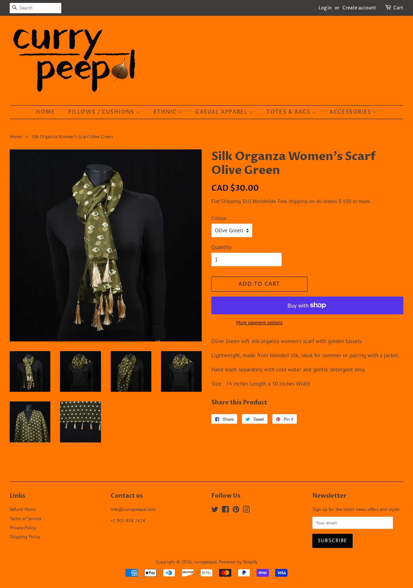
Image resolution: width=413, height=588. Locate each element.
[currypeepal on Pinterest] (235, 510)
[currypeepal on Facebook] (225, 510)
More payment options (259, 322)
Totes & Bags (289, 112)
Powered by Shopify (238, 562)
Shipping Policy (25, 536)
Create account (359, 8)
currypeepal (205, 562)
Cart (398, 8)
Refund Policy (23, 509)
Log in (325, 8)
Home (45, 112)
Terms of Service (25, 518)
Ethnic (166, 112)
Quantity (221, 247)
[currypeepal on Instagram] (246, 510)
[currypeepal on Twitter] (214, 510)
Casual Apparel (222, 112)
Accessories (351, 112)
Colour (219, 218)
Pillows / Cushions (102, 112)
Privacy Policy (23, 527)
